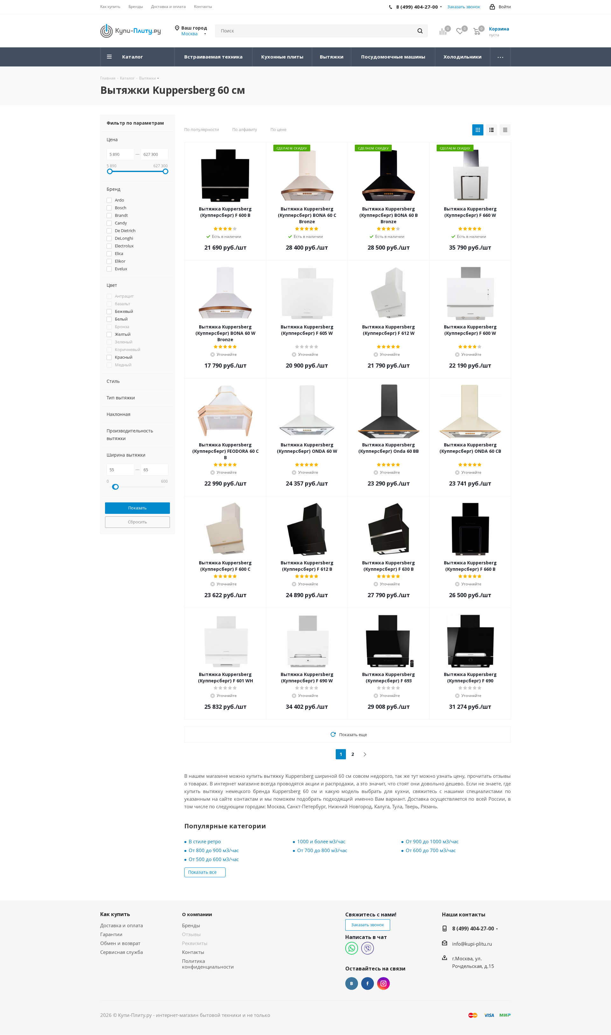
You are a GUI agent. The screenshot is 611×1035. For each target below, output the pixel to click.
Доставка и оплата (121, 925)
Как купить (115, 914)
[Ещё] (500, 56)
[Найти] (420, 30)
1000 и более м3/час (321, 841)
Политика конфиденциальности (208, 964)
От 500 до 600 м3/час (214, 859)
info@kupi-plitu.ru (472, 944)
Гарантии (111, 934)
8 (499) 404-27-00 (473, 928)
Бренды (191, 925)
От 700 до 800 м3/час (322, 850)
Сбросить (137, 522)
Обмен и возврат (120, 943)
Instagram (383, 983)
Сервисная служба (121, 952)
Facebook (367, 983)
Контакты (193, 952)
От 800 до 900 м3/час (214, 850)
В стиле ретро (205, 841)
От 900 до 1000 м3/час (432, 841)
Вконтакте (351, 983)
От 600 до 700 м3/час (431, 850)
